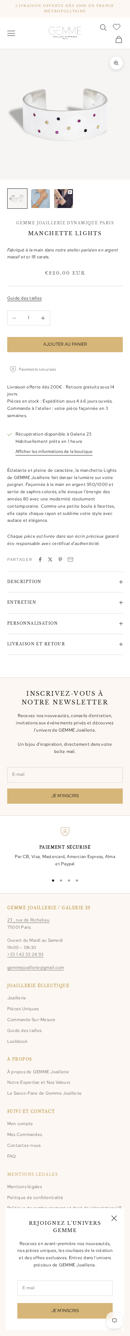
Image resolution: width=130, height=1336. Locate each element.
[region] (65, 847)
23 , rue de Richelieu (28, 920)
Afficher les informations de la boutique (54, 451)
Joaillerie (16, 998)
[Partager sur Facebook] (40, 559)
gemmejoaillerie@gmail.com (35, 967)
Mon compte (20, 1124)
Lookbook (17, 1041)
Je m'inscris (65, 796)
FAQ (11, 1156)
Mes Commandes (24, 1134)
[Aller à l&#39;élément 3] (63, 198)
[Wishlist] (117, 26)
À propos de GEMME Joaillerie (38, 1072)
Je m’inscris (65, 1311)
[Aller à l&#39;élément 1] (17, 198)
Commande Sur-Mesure (31, 1020)
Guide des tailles (24, 298)
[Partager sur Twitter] (50, 559)
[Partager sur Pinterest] (60, 559)
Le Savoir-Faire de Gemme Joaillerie (44, 1093)
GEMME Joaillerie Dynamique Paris (65, 223)
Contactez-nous (23, 1145)
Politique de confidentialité (35, 1197)
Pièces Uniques (23, 1009)
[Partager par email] (70, 559)
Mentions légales (24, 1187)
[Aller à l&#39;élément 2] (40, 198)
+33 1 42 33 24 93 (25, 954)
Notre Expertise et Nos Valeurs (38, 1082)
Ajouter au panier (65, 344)
